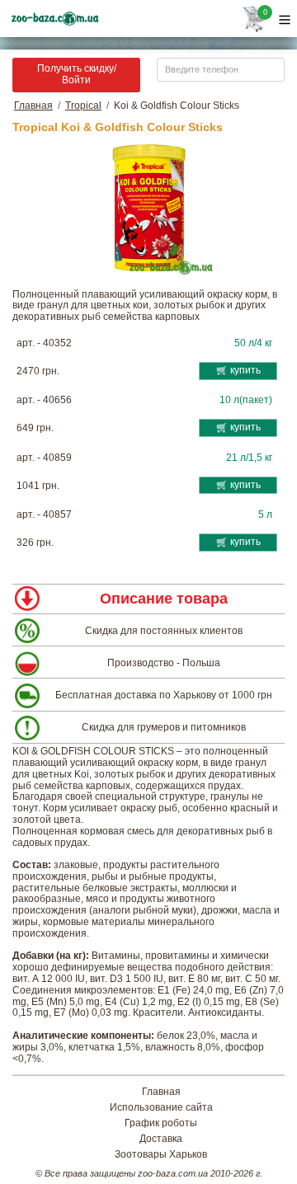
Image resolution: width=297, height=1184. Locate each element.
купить (245, 370)
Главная (33, 105)
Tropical (83, 105)
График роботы (161, 1123)
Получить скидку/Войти (76, 74)
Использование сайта (161, 1107)
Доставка (160, 1139)
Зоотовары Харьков (161, 1154)
